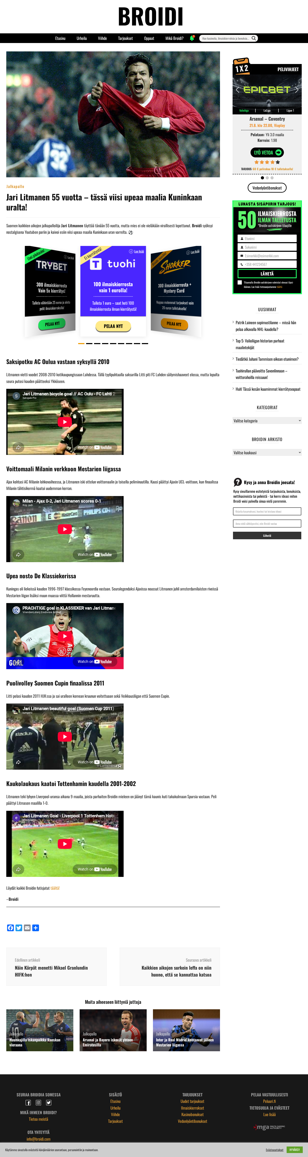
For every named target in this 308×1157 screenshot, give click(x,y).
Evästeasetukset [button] (274, 1150)
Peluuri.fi (269, 1101)
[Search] (254, 38)
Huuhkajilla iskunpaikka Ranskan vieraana (34, 1042)
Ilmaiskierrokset (192, 1108)
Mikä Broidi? (175, 38)
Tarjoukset (125, 38)
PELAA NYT (52, 323)
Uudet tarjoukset (192, 1101)
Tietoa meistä (38, 1119)
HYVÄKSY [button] (295, 1149)
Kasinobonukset (192, 1114)
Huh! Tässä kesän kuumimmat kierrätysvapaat (268, 389)
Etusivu (60, 38)
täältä (279, 287)
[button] (81, 343)
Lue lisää (71, 257)
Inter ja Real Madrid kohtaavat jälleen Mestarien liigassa (185, 1042)
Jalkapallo (15, 186)
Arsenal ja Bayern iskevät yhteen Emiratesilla (108, 1042)
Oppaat (149, 38)
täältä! (55, 888)
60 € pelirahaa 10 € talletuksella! (273, 169)
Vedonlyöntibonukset (267, 188)
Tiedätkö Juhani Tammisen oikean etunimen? (267, 359)
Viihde (102, 38)
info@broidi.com (38, 1139)
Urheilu (82, 38)
